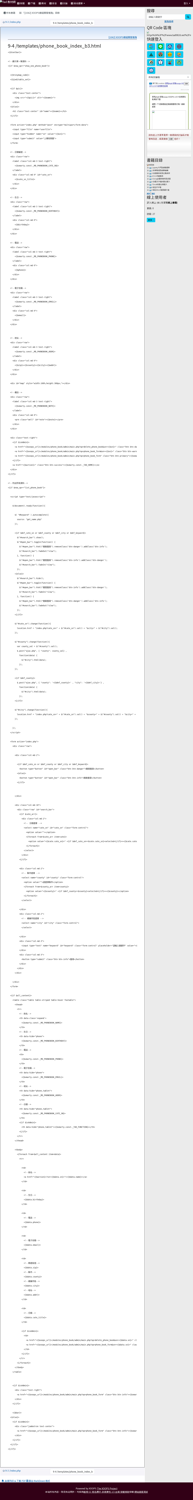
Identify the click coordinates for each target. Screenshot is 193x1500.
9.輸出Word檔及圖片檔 (160, 190)
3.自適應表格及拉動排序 (161, 173)
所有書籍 (10, 12)
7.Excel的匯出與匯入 (159, 184)
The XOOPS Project (107, 1488)
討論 (65, 3)
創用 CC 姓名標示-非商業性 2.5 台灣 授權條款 (106, 1491)
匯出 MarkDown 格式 (39, 1480)
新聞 (22, 3)
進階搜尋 (168, 21)
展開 (148, 193)
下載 (32, 3)
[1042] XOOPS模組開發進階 (123, 37)
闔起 (153, 193)
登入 (186, 3)
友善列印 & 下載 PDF (15, 1480)
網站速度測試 (141, 1491)
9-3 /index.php (13, 22)
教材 (43, 3)
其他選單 (78, 3)
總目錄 (151, 165)
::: (90, 3)
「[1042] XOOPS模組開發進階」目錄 (41, 12)
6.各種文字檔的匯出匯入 (161, 181)
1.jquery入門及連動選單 (161, 167)
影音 (54, 3)
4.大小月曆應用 (157, 176)
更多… (151, 220)
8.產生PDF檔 (156, 187)
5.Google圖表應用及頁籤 (161, 178)
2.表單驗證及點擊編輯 (160, 170)
